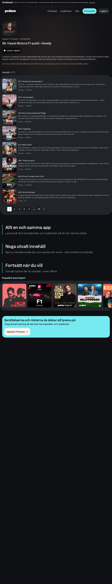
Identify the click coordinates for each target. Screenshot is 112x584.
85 (39, 209)
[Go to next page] (44, 209)
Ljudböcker (66, 11)
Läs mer (92, 2)
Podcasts (52, 11)
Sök (77, 11)
